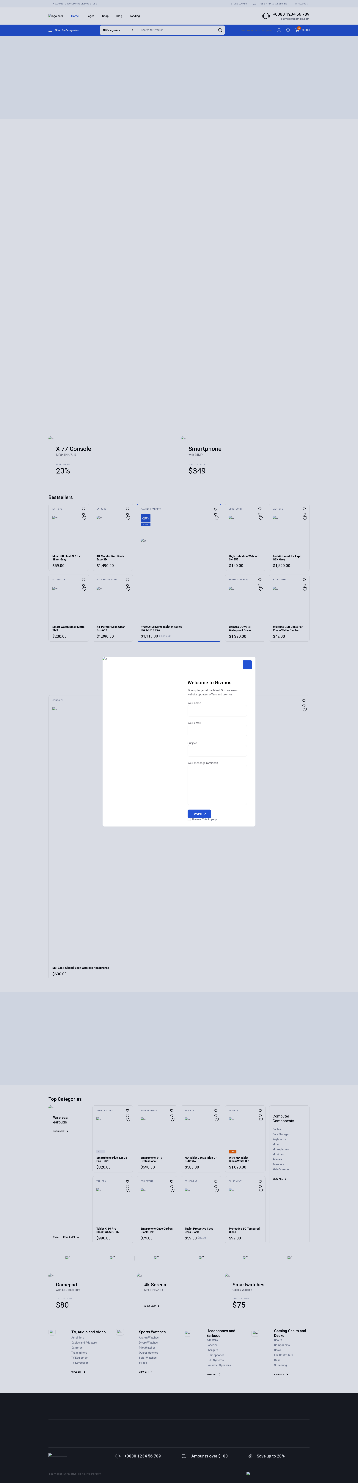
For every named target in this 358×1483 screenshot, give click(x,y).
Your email (194, 723)
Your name (194, 703)
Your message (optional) (203, 763)
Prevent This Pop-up (204, 819)
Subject (192, 743)
